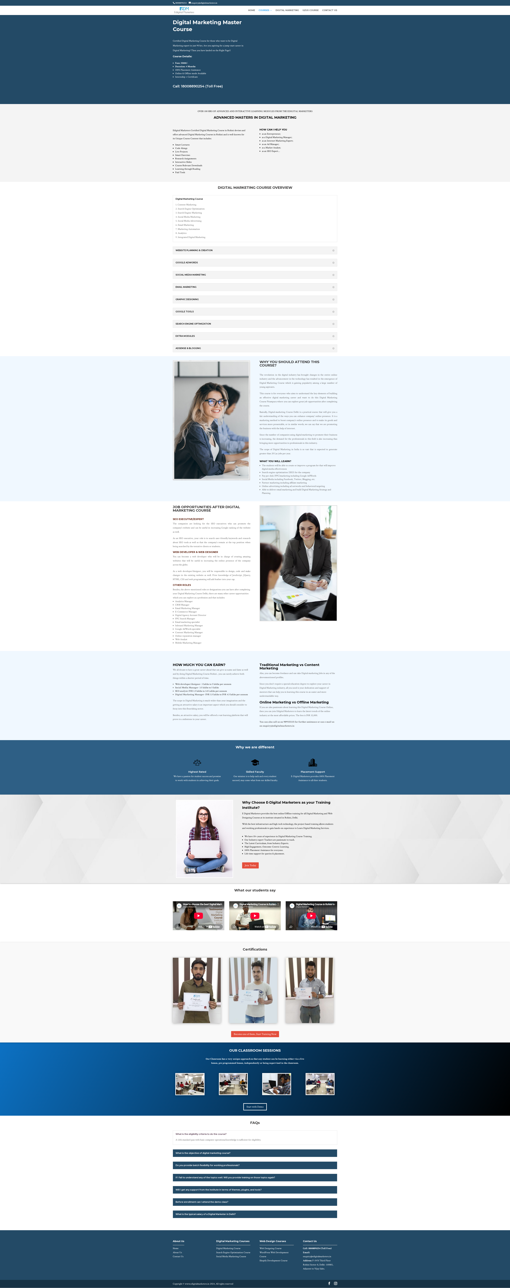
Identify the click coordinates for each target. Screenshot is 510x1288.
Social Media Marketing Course (231, 1256)
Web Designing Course (271, 1248)
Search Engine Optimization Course (233, 1252)
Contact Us (329, 10)
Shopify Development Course (274, 1260)
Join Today (250, 865)
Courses (264, 10)
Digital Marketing (287, 10)
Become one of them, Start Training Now (255, 1034)
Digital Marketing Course (228, 1248)
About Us (177, 1252)
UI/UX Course (311, 10)
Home (251, 10)
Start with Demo (255, 1107)
